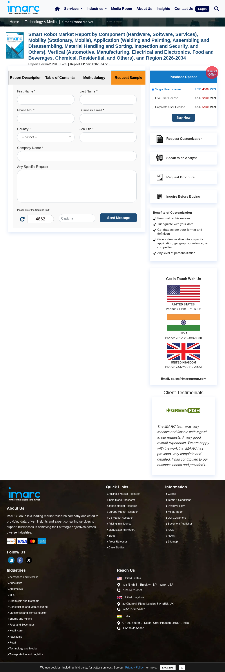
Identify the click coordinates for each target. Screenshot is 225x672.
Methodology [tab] (94, 78)
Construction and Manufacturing (28, 606)
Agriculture (15, 583)
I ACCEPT (167, 667)
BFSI (12, 594)
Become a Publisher (180, 523)
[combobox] (45, 137)
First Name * (26, 91)
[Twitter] (28, 560)
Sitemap (173, 541)
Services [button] (72, 9)
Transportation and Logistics (26, 654)
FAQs (171, 529)
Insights (163, 9)
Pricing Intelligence (120, 523)
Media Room (121, 9)
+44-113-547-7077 (134, 609)
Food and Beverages (21, 624)
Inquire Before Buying (183, 196)
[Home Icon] (57, 9)
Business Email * (92, 110)
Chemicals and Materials (24, 601)
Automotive (16, 588)
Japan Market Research (123, 505)
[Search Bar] (216, 8)
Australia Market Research (124, 493)
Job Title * (87, 129)
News (171, 535)
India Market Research (122, 500)
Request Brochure (180, 177)
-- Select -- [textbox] (29, 137)
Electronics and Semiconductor (28, 612)
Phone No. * (25, 110)
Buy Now (183, 117)
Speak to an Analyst (181, 158)
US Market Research (121, 517)
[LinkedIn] (11, 560)
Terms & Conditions (179, 500)
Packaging (15, 636)
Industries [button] (95, 9)
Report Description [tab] (26, 78)
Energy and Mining (20, 618)
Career (172, 493)
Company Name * (30, 148)
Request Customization (184, 138)
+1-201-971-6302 (132, 590)
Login (202, 9)
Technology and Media (23, 648)
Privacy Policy (134, 667)
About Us (144, 9)
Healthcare (16, 630)
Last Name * (89, 91)
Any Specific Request (32, 166)
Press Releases (118, 541)
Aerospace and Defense (23, 577)
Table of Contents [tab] (60, 78)
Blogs (112, 535)
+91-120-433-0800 (133, 628)
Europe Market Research (123, 511)
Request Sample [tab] (128, 78)
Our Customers (177, 517)
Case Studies (117, 547)
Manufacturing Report (121, 529)
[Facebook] (20, 560)
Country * (24, 129)
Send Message (118, 218)
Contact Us (183, 9)
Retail (12, 642)
